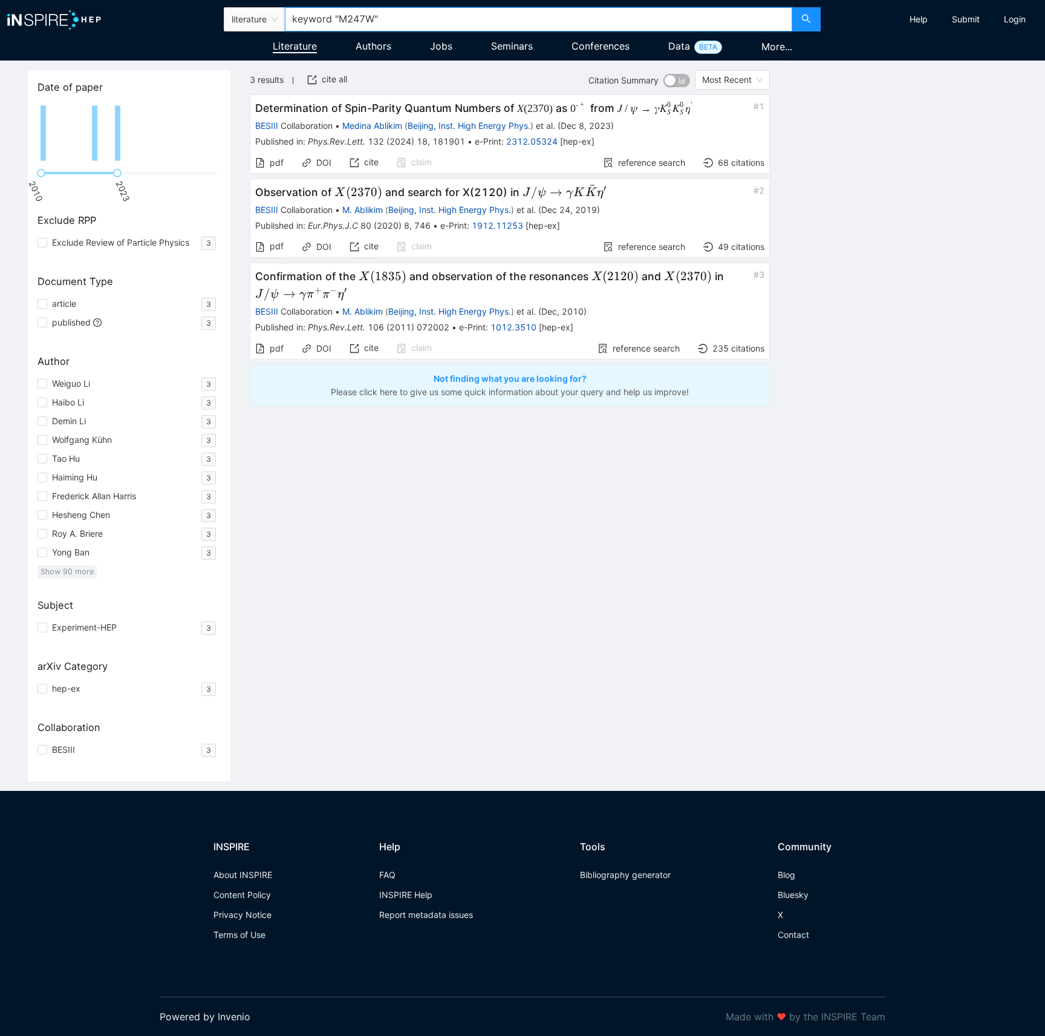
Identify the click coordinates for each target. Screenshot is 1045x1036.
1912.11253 (497, 225)
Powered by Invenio (205, 1017)
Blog (786, 875)
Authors (373, 46)
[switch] (676, 80)
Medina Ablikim (372, 125)
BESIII (266, 125)
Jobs (441, 46)
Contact (793, 934)
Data (679, 46)
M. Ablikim (362, 210)
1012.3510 (513, 327)
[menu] (934, 19)
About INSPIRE (242, 875)
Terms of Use (239, 934)
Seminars (512, 46)
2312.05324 (532, 141)
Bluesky (793, 895)
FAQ (387, 875)
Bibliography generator (625, 875)
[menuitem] (919, 19)
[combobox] (538, 19)
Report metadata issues (426, 915)
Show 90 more (67, 571)
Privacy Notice (242, 915)
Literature (295, 46)
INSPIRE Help (405, 895)
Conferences (600, 46)
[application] (129, 133)
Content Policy (242, 895)
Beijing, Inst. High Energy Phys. (469, 125)
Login (1015, 19)
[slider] (41, 173)
